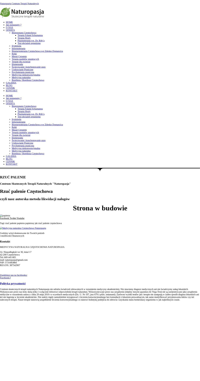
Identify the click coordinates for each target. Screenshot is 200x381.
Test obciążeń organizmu (29, 43)
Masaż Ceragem (19, 56)
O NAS (9, 27)
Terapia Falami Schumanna (30, 35)
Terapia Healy (24, 38)
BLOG (9, 85)
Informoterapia (18, 48)
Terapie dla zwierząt (21, 61)
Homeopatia (17, 64)
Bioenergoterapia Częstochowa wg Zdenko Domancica (37, 51)
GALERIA (11, 82)
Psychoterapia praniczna (23, 72)
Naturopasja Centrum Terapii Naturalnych (19, 3)
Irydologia (16, 46)
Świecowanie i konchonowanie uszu (29, 67)
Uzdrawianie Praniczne (22, 69)
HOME (9, 22)
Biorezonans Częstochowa (24, 32)
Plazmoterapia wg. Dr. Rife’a (31, 40)
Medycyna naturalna (21, 77)
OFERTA (10, 30)
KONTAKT (11, 90)
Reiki (14, 54)
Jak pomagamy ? (13, 25)
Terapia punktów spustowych (25, 59)
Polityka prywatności (12, 283)
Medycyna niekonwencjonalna (26, 75)
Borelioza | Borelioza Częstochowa (28, 80)
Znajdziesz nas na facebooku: (13, 275)
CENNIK (10, 88)
